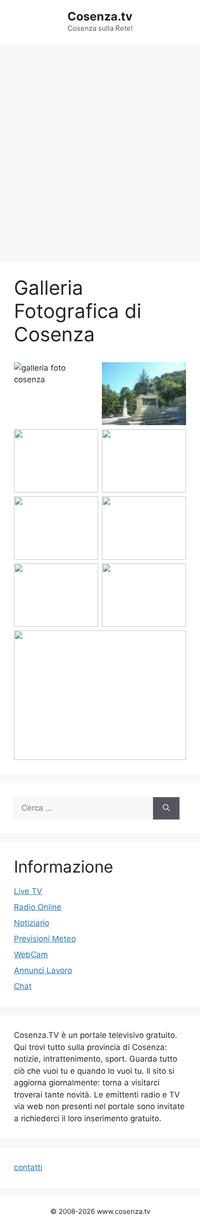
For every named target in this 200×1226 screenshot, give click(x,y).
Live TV (28, 891)
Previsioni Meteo (45, 938)
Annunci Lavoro (43, 970)
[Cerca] (166, 808)
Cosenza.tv (100, 16)
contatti (28, 1167)
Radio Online (37, 907)
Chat (23, 986)
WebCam (31, 954)
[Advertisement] (100, 148)
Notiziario (31, 923)
